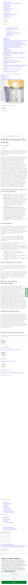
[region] (14, 569)
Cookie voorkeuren (14, 574)
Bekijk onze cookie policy (10, 571)
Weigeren (14, 578)
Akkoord (14, 582)
